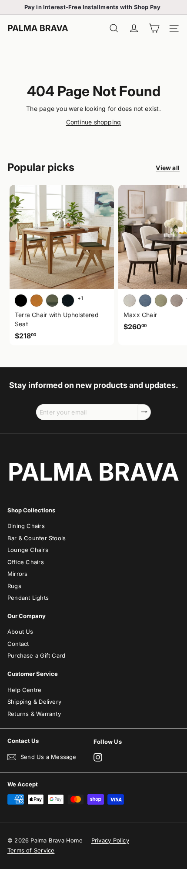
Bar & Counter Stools (36, 538)
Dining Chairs (26, 525)
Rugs (14, 585)
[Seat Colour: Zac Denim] (145, 300)
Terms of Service (30, 850)
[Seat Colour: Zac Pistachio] (161, 300)
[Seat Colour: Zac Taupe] (176, 300)
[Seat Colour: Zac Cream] (130, 300)
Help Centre (24, 689)
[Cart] (154, 28)
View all (168, 167)
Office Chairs (25, 561)
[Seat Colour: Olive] (52, 300)
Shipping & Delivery (34, 701)
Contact (18, 643)
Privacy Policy (110, 840)
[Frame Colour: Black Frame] (68, 300)
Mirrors (17, 573)
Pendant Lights (28, 597)
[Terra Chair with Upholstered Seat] (62, 265)
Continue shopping (93, 122)
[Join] (144, 412)
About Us (20, 631)
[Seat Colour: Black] (21, 300)
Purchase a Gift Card (36, 655)
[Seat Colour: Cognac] (36, 300)
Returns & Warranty (34, 713)
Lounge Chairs (27, 549)
